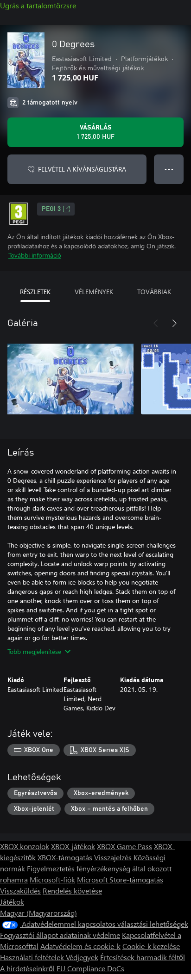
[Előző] (155, 323)
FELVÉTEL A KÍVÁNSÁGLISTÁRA (82, 169)
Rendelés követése (72, 890)
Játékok (12, 901)
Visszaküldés (20, 890)
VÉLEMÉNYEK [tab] (94, 291)
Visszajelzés (113, 857)
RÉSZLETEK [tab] (35, 291)
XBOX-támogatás (65, 857)
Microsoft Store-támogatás (120, 879)
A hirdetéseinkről (27, 968)
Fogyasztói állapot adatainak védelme (60, 935)
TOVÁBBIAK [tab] (154, 291)
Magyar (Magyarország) (38, 913)
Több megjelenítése (34, 651)
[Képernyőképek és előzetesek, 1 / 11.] (70, 378)
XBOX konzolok (24, 846)
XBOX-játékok (73, 846)
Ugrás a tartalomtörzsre (38, 5)
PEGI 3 (51, 209)
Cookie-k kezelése (151, 946)
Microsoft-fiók (52, 879)
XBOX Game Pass (124, 846)
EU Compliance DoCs (90, 968)
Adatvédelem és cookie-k (80, 946)
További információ (34, 255)
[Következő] (174, 323)
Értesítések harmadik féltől (142, 957)
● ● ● (169, 169)
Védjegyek (82, 957)
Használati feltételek (33, 957)
